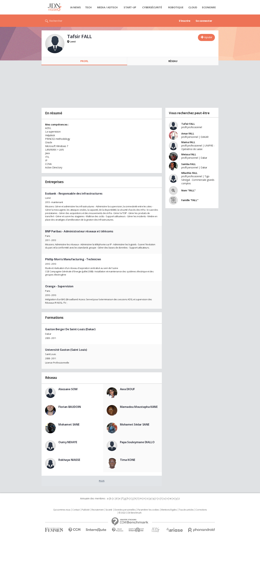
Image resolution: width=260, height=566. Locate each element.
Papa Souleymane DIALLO (137, 442)
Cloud (192, 7)
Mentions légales (169, 510)
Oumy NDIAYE (67, 442)
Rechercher (55, 20)
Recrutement (97, 510)
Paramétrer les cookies (148, 510)
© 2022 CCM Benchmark (130, 513)
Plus (101, 480)
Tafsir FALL (188, 123)
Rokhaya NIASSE (69, 460)
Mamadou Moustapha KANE (139, 407)
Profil (84, 61)
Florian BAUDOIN (69, 407)
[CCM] (74, 530)
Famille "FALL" (189, 200)
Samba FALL (188, 164)
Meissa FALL (188, 154)
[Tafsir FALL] (55, 43)
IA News (75, 7)
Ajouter (208, 37)
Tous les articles (186, 510)
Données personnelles (125, 510)
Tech (88, 7)
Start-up (130, 7)
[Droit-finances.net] (117, 530)
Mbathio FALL (189, 173)
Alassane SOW (67, 389)
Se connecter (204, 20)
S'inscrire (184, 20)
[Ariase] (174, 530)
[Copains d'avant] (136, 530)
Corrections (201, 510)
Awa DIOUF (127, 389)
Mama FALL (188, 142)
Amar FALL (187, 133)
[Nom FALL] (173, 190)
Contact (76, 510)
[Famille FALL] (173, 200)
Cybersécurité (152, 7)
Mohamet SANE (68, 424)
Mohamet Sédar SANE (134, 424)
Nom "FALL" (188, 190)
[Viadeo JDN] (155, 530)
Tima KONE (127, 460)
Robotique (175, 7)
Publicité (85, 510)
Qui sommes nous (61, 510)
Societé (109, 510)
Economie (209, 7)
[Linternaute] (96, 530)
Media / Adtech (107, 7)
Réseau (172, 61)
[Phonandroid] (201, 530)
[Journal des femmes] (54, 530)
